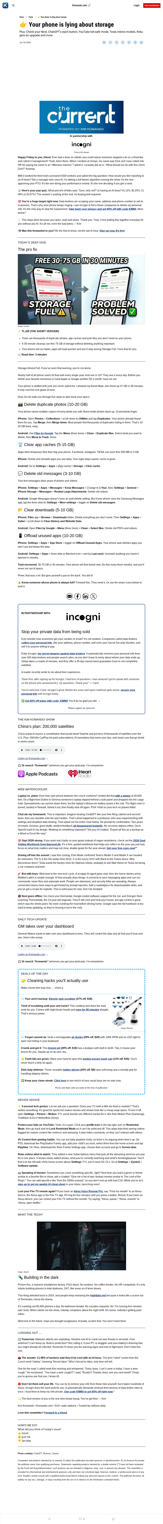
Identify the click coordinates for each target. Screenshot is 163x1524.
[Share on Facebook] (110, 42)
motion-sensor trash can (97, 1059)
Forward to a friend (55, 1412)
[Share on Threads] (123, 42)
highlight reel (98, 1295)
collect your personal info (36, 642)
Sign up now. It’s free (111, 230)
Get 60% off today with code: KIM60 (46, 701)
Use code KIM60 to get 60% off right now (88, 1391)
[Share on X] (116, 42)
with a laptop (123, 795)
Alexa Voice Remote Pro (88, 1191)
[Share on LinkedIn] (129, 42)
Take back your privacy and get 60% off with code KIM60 (102, 209)
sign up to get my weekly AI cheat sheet (41, 1184)
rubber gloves (71, 1069)
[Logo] (5, 5)
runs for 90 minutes (87, 1009)
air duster (77, 1037)
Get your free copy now (121, 848)
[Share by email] (104, 42)
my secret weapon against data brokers (61, 653)
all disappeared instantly (88, 825)
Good (25, 1433)
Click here (60, 1080)
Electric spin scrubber (62, 998)
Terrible (26, 1441)
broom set (54, 1048)
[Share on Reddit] (135, 42)
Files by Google (43, 433)
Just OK (26, 1437)
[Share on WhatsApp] (141, 42)
